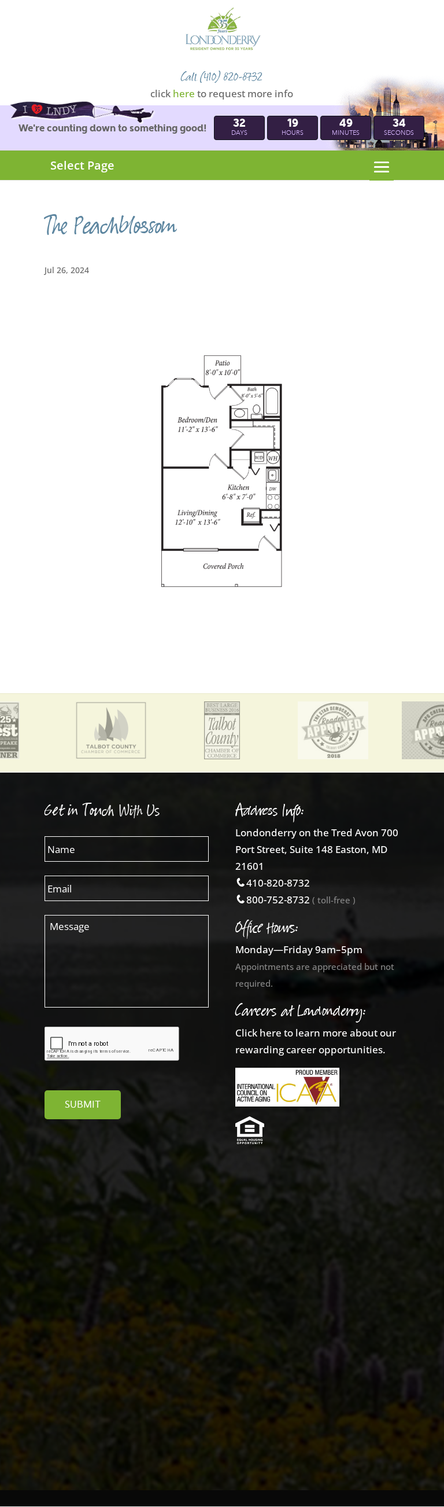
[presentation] (112, 1044)
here (184, 93)
